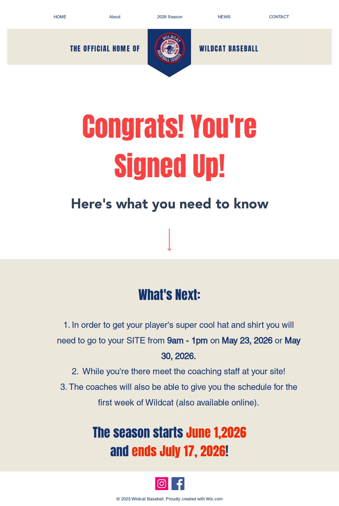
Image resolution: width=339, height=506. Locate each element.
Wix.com (214, 498)
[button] (114, 17)
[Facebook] (177, 483)
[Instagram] (161, 483)
